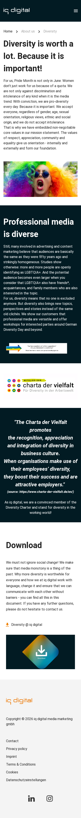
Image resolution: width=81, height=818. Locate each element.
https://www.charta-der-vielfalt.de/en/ (46, 492)
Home (8, 31)
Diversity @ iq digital (26, 625)
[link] (40, 741)
